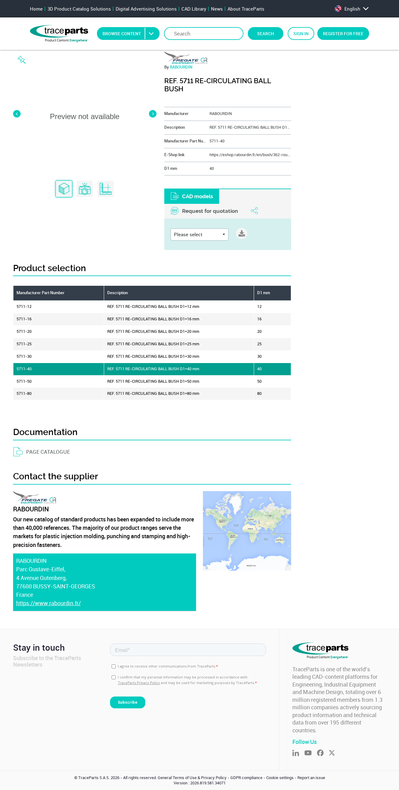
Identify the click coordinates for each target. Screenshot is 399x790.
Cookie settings (280, 777)
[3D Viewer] (64, 189)
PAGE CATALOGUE (48, 451)
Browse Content (122, 33)
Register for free (343, 33)
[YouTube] (310, 753)
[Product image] (85, 189)
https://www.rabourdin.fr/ (48, 603)
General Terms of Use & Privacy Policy (192, 777)
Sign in (301, 33)
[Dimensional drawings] (106, 189)
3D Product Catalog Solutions (79, 9)
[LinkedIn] (298, 753)
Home (36, 9)
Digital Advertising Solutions (146, 9)
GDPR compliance (246, 777)
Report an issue (311, 777)
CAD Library (193, 9)
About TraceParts (246, 9)
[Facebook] (323, 753)
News (217, 9)
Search (265, 33)
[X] (334, 753)
